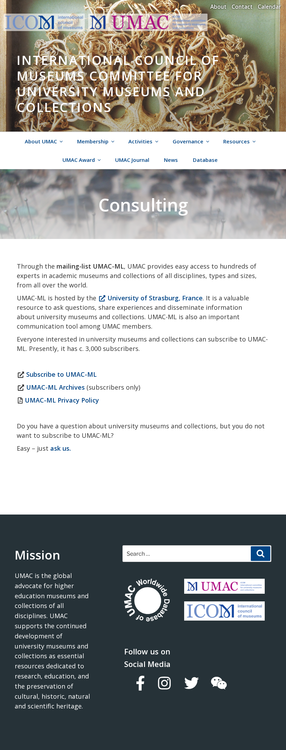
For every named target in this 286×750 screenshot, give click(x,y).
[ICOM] (224, 615)
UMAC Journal (132, 159)
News (171, 159)
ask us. (59, 448)
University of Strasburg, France (154, 298)
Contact (242, 6)
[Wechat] (218, 683)
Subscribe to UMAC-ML (61, 374)
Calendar (269, 6)
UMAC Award (78, 159)
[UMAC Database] (146, 601)
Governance (188, 141)
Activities (140, 141)
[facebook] (140, 683)
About (218, 6)
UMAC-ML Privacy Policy (62, 400)
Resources (236, 141)
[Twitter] (191, 683)
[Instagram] (164, 683)
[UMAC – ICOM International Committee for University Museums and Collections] (148, 29)
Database (205, 159)
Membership (92, 141)
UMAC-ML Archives (55, 387)
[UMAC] (224, 588)
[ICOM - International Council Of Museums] (45, 29)
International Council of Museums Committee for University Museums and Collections (118, 84)
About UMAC (41, 141)
